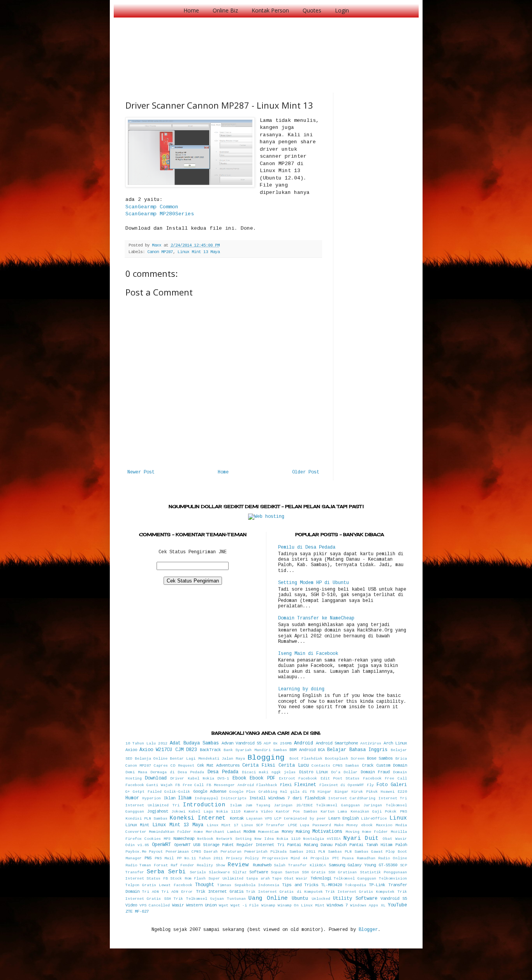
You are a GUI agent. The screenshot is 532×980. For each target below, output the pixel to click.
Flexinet (305, 785)
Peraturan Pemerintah (244, 852)
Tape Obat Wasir (290, 878)
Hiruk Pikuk (364, 792)
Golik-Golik (177, 792)
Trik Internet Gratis (219, 891)
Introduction (204, 805)
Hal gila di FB (297, 792)
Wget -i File (245, 905)
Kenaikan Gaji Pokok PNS (379, 811)
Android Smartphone (337, 743)
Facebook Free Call (385, 778)
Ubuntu (300, 898)
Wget (223, 905)
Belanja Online (151, 759)
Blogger (368, 929)
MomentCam (268, 832)
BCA (321, 750)
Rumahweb (262, 865)
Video (131, 905)
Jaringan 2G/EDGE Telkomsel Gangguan (317, 805)
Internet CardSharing (351, 798)
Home (191, 10)
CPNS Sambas (346, 766)
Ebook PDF (262, 778)
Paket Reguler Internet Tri (253, 845)
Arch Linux (395, 743)
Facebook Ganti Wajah (149, 785)
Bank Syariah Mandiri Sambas (255, 750)
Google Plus (242, 792)
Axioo (131, 750)
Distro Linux (313, 772)
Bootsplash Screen (345, 759)
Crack (367, 765)
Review (238, 865)
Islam (236, 805)
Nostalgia (313, 839)
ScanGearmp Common (151, 207)
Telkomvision (393, 878)
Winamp (268, 905)
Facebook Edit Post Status (328, 778)
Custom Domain (391, 765)
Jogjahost (157, 811)
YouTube (397, 905)
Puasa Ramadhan (358, 858)
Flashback (266, 785)
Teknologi (320, 878)
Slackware (219, 872)
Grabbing (268, 792)
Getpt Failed (147, 792)
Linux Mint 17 (222, 825)
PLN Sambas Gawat (364, 852)
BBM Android (302, 750)
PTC (335, 858)
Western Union (201, 905)
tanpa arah (258, 878)
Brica (401, 759)
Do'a (335, 772)
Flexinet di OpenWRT (342, 785)
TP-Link (377, 885)
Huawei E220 (394, 792)
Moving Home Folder (366, 832)
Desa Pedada (223, 772)
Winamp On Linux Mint (301, 905)
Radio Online (392, 858)
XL (383, 905)
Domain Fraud (375, 772)
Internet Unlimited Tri (152, 805)
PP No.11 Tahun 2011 (200, 858)
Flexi (286, 785)
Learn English (343, 818)
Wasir (178, 905)
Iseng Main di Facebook (308, 653)
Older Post (305, 472)
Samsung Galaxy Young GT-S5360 (363, 865)
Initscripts (234, 798)
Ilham (185, 798)
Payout (156, 852)
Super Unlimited (226, 878)
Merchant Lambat (223, 832)
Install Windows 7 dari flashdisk (287, 798)
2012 (162, 743)
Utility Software (355, 898)
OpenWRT (161, 845)
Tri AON (150, 892)
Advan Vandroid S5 (241, 743)
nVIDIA (334, 839)
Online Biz (225, 10)
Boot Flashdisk (305, 759)
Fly (370, 785)
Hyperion (151, 798)
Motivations (327, 831)
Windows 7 (337, 905)
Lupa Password (315, 825)
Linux (398, 818)
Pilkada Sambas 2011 (292, 852)
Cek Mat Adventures (218, 765)
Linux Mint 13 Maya (199, 252)
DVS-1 (223, 778)
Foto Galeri (392, 785)
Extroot (287, 778)
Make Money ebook (353, 825)
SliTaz (240, 872)
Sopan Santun (285, 872)
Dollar (351, 772)
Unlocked (321, 899)
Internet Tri (393, 798)
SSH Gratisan (342, 872)
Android (303, 743)
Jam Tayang (257, 805)
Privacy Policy (242, 858)
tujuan (217, 899)
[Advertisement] (267, 46)
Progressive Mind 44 (285, 858)
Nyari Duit (361, 838)
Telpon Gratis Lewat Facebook (158, 885)
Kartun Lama (334, 811)
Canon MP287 (160, 252)
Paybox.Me (135, 852)
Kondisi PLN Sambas (146, 818)
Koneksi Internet (198, 818)
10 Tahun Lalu (140, 743)
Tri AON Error (177, 892)
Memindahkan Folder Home (176, 832)
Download (156, 778)
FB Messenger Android (230, 785)
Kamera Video (258, 811)
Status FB (157, 878)
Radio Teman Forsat (146, 865)
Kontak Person (270, 10)
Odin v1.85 (137, 845)
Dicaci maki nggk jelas (269, 772)
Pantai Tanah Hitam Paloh (378, 845)
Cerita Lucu (293, 765)
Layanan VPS (259, 818)
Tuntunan (236, 899)
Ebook (239, 778)
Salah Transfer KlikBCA (300, 865)
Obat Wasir (395, 839)
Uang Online (268, 898)
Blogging (266, 757)
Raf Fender (182, 865)
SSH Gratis (314, 872)
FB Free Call (189, 785)
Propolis (319, 858)
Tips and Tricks (300, 885)
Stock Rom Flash (188, 878)
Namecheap (183, 838)
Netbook (205, 839)
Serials (198, 872)
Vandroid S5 (394, 898)
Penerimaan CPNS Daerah (192, 852)
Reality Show (211, 865)
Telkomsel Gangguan (355, 878)
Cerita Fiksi (258, 765)
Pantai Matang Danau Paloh (317, 845)
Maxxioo (384, 825)
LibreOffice (374, 818)
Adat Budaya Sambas (194, 743)
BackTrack (210, 750)
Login (342, 10)
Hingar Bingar (333, 792)
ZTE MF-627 (137, 911)
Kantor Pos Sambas (296, 811)
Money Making (296, 831)
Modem (249, 831)
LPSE (292, 825)
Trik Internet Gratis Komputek (360, 892)
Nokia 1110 (288, 839)
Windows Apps (364, 905)
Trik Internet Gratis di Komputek (284, 892)
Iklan (169, 798)
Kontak (237, 818)
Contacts (321, 766)
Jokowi (178, 811)
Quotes (312, 10)
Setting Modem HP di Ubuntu (313, 583)
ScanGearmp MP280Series (159, 214)
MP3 (167, 839)
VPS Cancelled (154, 905)
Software (258, 872)
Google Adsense (210, 791)
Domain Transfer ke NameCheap (316, 618)
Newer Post (141, 472)
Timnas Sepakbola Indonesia (248, 885)
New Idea (263, 839)
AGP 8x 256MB (278, 743)
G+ (127, 792)
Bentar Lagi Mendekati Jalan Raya (207, 759)
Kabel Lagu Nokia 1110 (214, 811)
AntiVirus (370, 743)
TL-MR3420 (331, 885)
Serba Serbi (166, 872)
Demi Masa (136, 772)
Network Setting (234, 839)
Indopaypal (206, 798)
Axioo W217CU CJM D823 (168, 750)
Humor (132, 798)
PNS (147, 858)
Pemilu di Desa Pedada (306, 547)
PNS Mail (164, 858)
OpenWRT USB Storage (196, 845)
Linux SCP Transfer (263, 825)
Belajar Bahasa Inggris (357, 750)
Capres (161, 766)
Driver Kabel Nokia (192, 778)
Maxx (158, 245)
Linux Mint (137, 825)
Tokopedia (355, 885)
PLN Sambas (330, 852)
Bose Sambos (380, 758)
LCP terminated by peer (300, 818)
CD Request (182, 766)
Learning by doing (301, 689)
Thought (204, 885)
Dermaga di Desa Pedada (177, 772)
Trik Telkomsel (190, 899)
